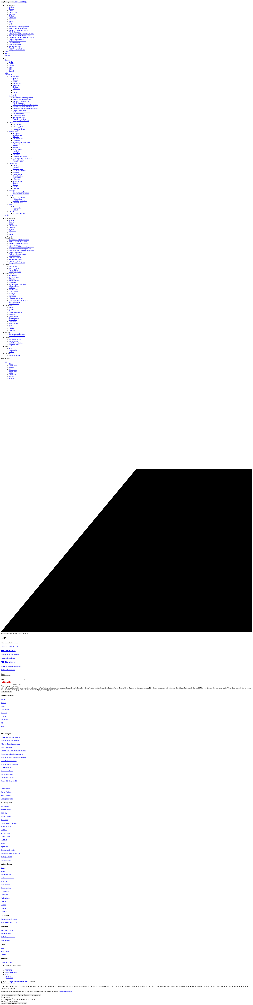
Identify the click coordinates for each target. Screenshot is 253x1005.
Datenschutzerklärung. (65, 991)
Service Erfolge (17, 128)
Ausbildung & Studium (20, 201)
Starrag (11, 21)
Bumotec (11, 9)
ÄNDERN (20, 995)
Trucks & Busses (18, 162)
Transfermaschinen (14, 42)
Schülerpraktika (17, 199)
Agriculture (16, 154)
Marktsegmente (13, 131)
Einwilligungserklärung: (10, 686)
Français (11, 65)
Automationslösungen (15, 46)
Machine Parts (17, 147)
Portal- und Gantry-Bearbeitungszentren (21, 37)
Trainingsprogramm (19, 130)
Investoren (12, 190)
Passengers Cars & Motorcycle (22, 158)
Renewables (16, 140)
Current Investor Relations (21, 192)
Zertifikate (16, 188)
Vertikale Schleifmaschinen (17, 41)
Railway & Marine (18, 160)
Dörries (11, 10)
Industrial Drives (18, 144)
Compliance (16, 179)
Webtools (8, 976)
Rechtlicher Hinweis (11, 972)
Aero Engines (17, 133)
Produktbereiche (14, 76)
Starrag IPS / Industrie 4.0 (17, 50)
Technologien (13, 96)
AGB (6, 974)
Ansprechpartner (18, 202)
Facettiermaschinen (15, 44)
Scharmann (12, 18)
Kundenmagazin (18, 169)
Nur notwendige (35, 995)
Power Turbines (18, 138)
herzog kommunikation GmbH (19, 981)
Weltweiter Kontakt (19, 213)
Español (11, 71)
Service (7, 51)
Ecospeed (12, 14)
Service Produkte (18, 126)
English (11, 62)
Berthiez (11, 7)
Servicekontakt (17, 124)
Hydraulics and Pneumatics (21, 142)
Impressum (8, 969)
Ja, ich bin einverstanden (9, 995)
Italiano (11, 67)
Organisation (17, 178)
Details (27, 995)
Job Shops (16, 146)
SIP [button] (6, 362)
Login (6, 215)
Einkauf (15, 186)
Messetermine (17, 208)
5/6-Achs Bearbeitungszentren (18, 30)
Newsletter (16, 172)
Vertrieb (15, 185)
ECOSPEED (13, 371)
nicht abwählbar (6, 999)
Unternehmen (13, 163)
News (10, 204)
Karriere (7, 53)
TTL (10, 23)
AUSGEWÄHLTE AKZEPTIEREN (16, 1003)
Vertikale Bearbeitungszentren (18, 28)
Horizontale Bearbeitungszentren (19, 26)
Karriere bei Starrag (19, 197)
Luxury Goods (17, 149)
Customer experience (19, 170)
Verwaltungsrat (17, 174)
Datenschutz (8, 971)
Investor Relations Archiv (21, 194)
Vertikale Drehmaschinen (16, 39)
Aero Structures (17, 135)
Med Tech (16, 151)
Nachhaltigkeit (17, 181)
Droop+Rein (13, 12)
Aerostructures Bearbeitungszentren (20, 35)
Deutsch (7, 60)
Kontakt (7, 55)
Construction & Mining (20, 156)
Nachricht (4, 679)
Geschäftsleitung (18, 176)
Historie (15, 183)
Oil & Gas (16, 137)
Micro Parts (16, 153)
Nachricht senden (7, 691)
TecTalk (15, 210)
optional (3, 1001)
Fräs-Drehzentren (14, 32)
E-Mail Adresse (5, 675)
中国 (10, 69)
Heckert (11, 16)
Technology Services (15, 48)
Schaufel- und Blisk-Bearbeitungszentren (21, 34)
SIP (10, 19)
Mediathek (16, 167)
